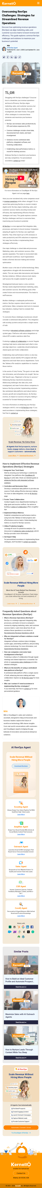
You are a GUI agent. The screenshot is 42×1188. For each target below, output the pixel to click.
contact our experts (29, 542)
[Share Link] (19, 57)
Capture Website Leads (20, 1118)
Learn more (11, 604)
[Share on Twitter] (3, 57)
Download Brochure (27, 455)
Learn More (12, 455)
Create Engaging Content (21, 1112)
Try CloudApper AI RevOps (20, 1133)
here (27, 193)
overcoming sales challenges (21, 662)
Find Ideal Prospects (19, 1108)
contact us (16, 161)
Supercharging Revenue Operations (16, 649)
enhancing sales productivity (24, 531)
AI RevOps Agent (12, 48)
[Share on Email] (15, 57)
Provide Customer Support (21, 1121)
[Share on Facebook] (7, 57)
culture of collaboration (18, 341)
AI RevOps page (27, 678)
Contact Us (21, 1173)
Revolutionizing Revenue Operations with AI (19, 633)
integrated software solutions (21, 331)
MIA (8, 46)
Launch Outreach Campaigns (22, 1115)
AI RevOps (6, 226)
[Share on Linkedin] (11, 57)
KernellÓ (18, 1186)
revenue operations (10, 201)
